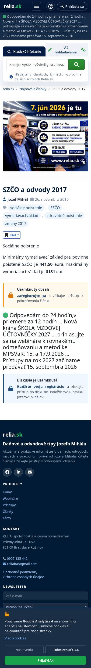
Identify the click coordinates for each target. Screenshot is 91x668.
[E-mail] (29, 472)
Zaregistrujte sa (31, 295)
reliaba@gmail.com (21, 564)
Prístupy (9, 505)
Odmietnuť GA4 (66, 650)
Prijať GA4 (46, 660)
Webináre (10, 498)
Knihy (7, 492)
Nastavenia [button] (24, 650)
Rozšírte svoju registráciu (40, 386)
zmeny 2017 (15, 223)
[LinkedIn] (18, 472)
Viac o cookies (15, 638)
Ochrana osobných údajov (23, 577)
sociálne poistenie (26, 207)
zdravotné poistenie (64, 215)
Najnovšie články (32, 88)
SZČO (55, 207)
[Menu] (36, 6)
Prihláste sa (74, 6)
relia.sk (8, 88)
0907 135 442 (17, 558)
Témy (7, 518)
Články (8, 511)
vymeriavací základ (21, 215)
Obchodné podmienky (20, 572)
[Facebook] (7, 472)
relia (12, 6)
